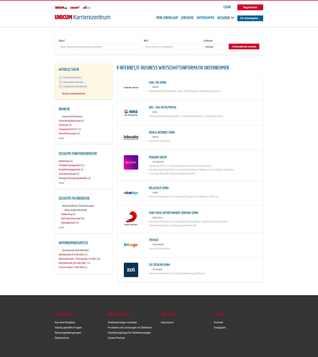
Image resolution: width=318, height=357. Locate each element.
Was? (62, 40)
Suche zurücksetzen (73, 93)
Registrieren (250, 7)
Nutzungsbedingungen (68, 332)
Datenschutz (62, 338)
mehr (61, 138)
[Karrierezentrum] (82, 17)
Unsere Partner (116, 338)
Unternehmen (205, 18)
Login (227, 7)
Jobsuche (187, 18)
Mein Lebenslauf (167, 18)
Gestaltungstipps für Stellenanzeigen (129, 332)
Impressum (167, 322)
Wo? (146, 40)
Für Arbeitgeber (249, 18)
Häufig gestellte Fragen (68, 327)
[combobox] (99, 47)
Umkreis (208, 40)
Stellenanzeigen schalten (122, 322)
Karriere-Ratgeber (65, 322)
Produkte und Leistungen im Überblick (130, 327)
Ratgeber (224, 18)
